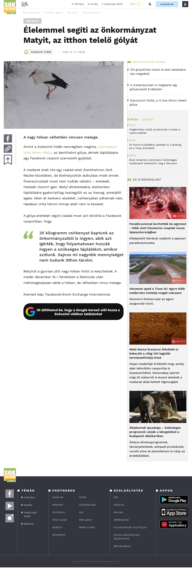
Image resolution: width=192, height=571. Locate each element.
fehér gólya (55, 12)
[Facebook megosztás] (8, 138)
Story (82, 497)
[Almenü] (25, 4)
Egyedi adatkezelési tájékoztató (127, 537)
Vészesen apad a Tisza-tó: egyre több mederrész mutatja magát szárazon (157, 291)
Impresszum (121, 520)
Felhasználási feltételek (130, 527)
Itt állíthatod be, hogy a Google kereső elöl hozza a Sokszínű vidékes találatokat (78, 312)
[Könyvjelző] (8, 160)
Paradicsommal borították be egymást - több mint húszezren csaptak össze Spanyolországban (157, 228)
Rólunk (118, 512)
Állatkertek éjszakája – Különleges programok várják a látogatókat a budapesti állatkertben (155, 432)
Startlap (57, 497)
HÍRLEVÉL (119, 505)
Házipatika (58, 535)
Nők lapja (85, 520)
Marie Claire (87, 527)
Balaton (29, 523)
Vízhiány (79, 4)
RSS (116, 497)
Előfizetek (167, 4)
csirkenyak (33, 12)
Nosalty (57, 527)
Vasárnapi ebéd (113, 4)
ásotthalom (93, 12)
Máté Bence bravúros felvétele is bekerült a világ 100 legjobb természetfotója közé (153, 353)
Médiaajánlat (122, 546)
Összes (147, 119)
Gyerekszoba (87, 505)
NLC (81, 512)
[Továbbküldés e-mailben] (8, 148)
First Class (59, 520)
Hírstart (57, 505)
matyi (74, 12)
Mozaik (32, 21)
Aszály (94, 4)
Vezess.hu (58, 512)
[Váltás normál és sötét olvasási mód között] (150, 4)
